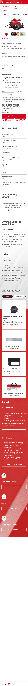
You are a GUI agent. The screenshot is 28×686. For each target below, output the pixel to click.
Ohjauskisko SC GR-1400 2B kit (13, 393)
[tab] (6, 14)
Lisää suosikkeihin (8, 120)
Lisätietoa (4, 53)
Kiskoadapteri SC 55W (10, 369)
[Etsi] (24, 2)
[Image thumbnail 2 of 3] (15, 34)
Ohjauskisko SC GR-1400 (11, 346)
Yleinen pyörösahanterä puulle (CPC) (12, 317)
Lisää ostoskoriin (15, 116)
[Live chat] (9, 684)
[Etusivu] (7, 2)
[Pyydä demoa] (5, 684)
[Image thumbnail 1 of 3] (6, 34)
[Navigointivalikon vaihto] (2, 2)
